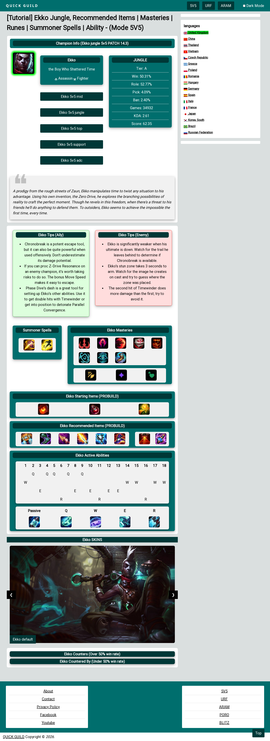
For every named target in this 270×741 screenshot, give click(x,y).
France (192, 107)
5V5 (193, 5)
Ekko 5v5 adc (71, 160)
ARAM (226, 5)
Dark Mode (255, 5)
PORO (224, 715)
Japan (191, 113)
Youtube (48, 722)
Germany (193, 88)
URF (208, 5)
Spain (191, 95)
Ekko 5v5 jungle (71, 112)
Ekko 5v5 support (71, 144)
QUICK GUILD (13, 737)
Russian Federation (200, 132)
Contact (48, 699)
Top (258, 733)
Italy (190, 101)
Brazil (191, 126)
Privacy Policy (48, 707)
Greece (192, 64)
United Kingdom (197, 32)
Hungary (193, 82)
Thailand (193, 45)
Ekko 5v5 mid (72, 96)
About (48, 691)
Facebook (48, 715)
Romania (193, 76)
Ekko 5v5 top (71, 128)
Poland (192, 70)
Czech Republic (197, 57)
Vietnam (193, 51)
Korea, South (195, 120)
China (191, 39)
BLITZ (224, 722)
